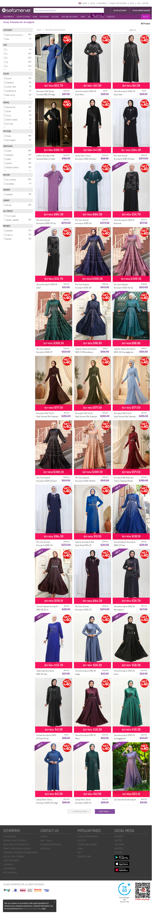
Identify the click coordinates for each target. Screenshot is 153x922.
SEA (89, 17)
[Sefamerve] (17, 10)
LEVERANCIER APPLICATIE (50, 844)
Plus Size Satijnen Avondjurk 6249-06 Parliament (83, 287)
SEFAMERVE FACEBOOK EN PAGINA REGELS (21, 852)
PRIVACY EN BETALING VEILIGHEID (17, 848)
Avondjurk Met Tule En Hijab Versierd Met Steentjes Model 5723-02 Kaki (86, 416)
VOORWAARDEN (9, 836)
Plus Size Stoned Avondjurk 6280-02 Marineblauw (44, 545)
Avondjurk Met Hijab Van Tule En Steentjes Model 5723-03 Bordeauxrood (123, 480)
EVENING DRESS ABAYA (87, 844)
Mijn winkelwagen (141, 10)
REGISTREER (102, 3)
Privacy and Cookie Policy (31, 909)
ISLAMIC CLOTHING (23, 17)
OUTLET (145, 17)
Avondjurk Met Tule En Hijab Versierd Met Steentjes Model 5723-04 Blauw (125, 416)
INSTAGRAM (119, 844)
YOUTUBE (118, 852)
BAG (79, 852)
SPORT (83, 17)
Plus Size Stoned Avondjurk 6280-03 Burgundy (83, 609)
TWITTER (118, 840)
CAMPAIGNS (8, 864)
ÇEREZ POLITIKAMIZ (11, 860)
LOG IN (92, 3)
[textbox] (62, 10)
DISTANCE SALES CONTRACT (15, 840)
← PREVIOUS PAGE (79, 811)
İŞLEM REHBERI (9, 868)
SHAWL (80, 848)
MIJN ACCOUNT (120, 10)
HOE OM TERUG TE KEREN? (14, 856)
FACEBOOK (118, 836)
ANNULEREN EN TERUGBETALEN (16, 844)
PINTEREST (118, 848)
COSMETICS (111, 17)
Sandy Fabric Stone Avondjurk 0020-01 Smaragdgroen (83, 802)
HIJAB (35, 17)
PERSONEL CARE (84, 856)
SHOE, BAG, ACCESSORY (69, 17)
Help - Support (46, 840)
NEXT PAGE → (104, 811)
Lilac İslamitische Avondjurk (125, 799)
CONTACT (44, 836)
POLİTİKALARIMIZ (10, 872)
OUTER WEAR (44, 17)
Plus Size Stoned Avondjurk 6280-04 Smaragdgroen (83, 223)
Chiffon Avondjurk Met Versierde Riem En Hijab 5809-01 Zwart (45, 158)
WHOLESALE (45, 848)
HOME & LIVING (98, 17)
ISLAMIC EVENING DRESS (87, 836)
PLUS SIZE (55, 17)
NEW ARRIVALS (9, 17)
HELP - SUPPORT (143, 3)
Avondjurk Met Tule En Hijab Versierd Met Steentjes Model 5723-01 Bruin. (47, 416)
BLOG (132, 3)
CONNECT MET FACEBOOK (118, 3)
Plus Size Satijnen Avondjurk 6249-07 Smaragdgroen (44, 352)
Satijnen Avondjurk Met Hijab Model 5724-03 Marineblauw (84, 545)
